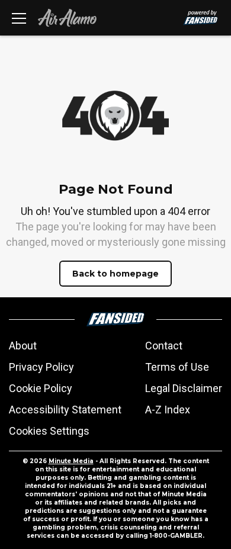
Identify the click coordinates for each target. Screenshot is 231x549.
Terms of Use (177, 367)
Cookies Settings (49, 431)
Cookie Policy (40, 388)
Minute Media (71, 461)
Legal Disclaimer (183, 388)
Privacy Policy (41, 367)
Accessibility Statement (65, 409)
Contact (163, 345)
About (23, 345)
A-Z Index (167, 409)
